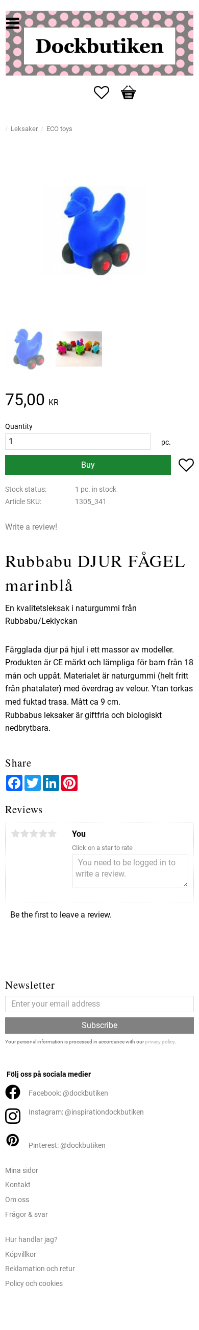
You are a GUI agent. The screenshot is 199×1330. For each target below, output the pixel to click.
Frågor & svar (26, 1214)
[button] (106, 92)
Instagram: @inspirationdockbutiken (86, 1112)
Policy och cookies (34, 1283)
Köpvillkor (20, 1254)
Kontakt (18, 1185)
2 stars (24, 833)
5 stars (52, 833)
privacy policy (160, 1041)
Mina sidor (21, 1170)
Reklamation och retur (40, 1268)
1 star (15, 833)
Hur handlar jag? (31, 1239)
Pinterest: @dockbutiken (67, 1145)
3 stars (33, 833)
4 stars (42, 833)
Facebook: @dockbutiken (68, 1093)
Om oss (17, 1199)
